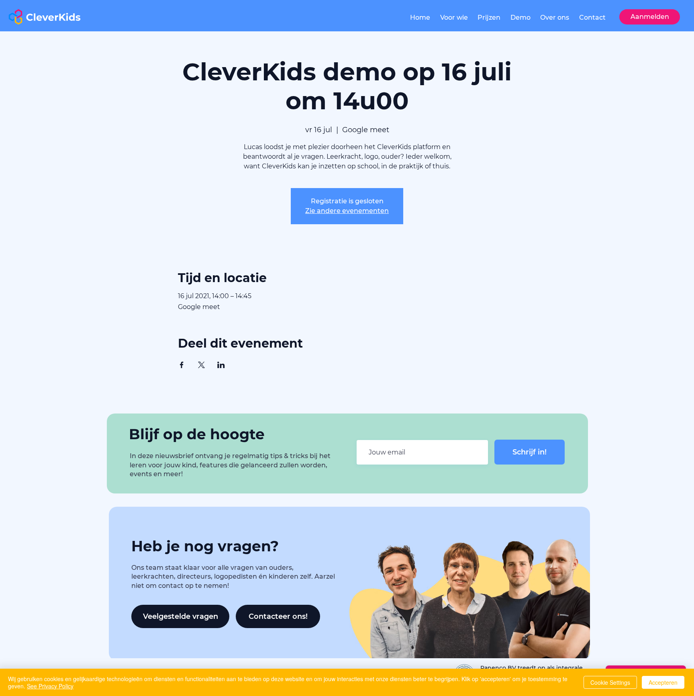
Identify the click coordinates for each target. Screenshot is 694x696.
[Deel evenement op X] (201, 365)
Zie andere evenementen (347, 211)
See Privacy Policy (50, 686)
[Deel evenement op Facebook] (182, 365)
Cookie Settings (610, 682)
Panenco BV (499, 667)
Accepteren (663, 682)
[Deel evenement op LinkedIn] (221, 365)
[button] (454, 17)
